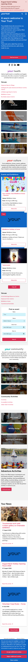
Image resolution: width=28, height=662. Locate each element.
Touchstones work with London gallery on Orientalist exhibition (13, 525)
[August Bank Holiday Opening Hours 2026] (14, 554)
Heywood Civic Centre (7, 298)
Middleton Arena (5, 94)
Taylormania (6, 265)
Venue (14, 318)
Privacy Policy (20, 638)
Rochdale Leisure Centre (8, 96)
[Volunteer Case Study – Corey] (14, 594)
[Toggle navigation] (26, 14)
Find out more (14, 57)
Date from (14, 324)
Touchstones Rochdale (7, 303)
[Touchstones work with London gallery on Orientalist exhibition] (14, 514)
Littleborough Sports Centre (9, 92)
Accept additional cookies (14, 652)
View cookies (14, 660)
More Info (18, 208)
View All (14, 287)
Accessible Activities (6, 402)
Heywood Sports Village (7, 85)
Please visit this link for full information (12, 10)
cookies (16, 641)
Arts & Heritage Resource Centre (10, 296)
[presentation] (14, 184)
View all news (14, 630)
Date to (14, 331)
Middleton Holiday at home (11, 229)
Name (14, 311)
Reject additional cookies (14, 656)
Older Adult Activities (7, 404)
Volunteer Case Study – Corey (14, 604)
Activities (3, 399)
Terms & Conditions (9, 638)
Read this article (7, 543)
